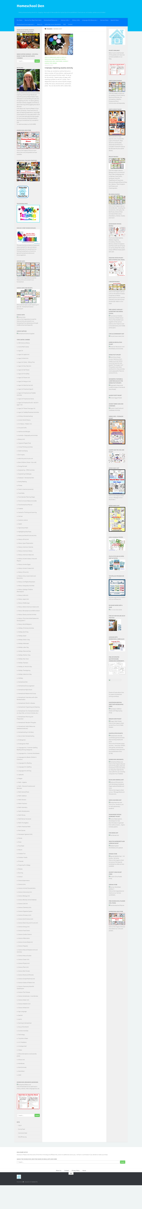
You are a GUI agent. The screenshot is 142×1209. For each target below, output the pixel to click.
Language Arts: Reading (25, 763)
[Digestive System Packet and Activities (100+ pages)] (117, 275)
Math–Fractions (22, 803)
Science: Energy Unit (24, 926)
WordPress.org (22, 1137)
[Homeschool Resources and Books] (24, 1084)
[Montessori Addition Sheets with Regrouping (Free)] (117, 713)
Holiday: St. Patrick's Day (25, 666)
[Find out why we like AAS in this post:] (115, 631)
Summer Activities (23, 1030)
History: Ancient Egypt (24, 564)
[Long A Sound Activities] (117, 550)
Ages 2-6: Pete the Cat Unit (25, 385)
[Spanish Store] (117, 858)
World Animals (22, 1067)
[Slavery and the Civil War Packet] (117, 462)
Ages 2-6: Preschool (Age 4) (53, 57)
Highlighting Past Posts (24, 531)
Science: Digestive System (25, 911)
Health (20, 524)
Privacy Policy (76, 1170)
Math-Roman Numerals (24, 819)
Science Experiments (24, 880)
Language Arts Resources (89, 20)
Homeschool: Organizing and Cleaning (29, 707)
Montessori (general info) (25, 834)
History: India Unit (23, 595)
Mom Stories (21, 830)
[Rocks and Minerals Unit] (117, 788)
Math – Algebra (22, 782)
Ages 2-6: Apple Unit (23, 354)
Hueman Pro (35, 1182)
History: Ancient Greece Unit (26, 568)
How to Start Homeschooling (26, 736)
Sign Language (22, 1011)
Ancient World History (24, 420)
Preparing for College (24, 865)
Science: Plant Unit (23, 967)
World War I (21, 1071)
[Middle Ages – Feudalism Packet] (117, 444)
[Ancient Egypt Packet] (115, 398)
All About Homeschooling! (25, 416)
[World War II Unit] (117, 531)
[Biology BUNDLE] (117, 168)
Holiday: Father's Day (24, 639)
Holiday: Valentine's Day (25, 674)
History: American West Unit (26, 555)
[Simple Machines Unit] (115, 802)
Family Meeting (22, 481)
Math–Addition (22, 796)
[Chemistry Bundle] (117, 289)
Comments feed (22, 1133)
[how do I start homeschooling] (28, 243)
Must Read (59, 61)
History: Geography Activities (26, 585)
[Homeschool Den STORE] (28, 148)
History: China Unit (23, 572)
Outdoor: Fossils (22, 857)
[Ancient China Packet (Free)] (117, 878)
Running (20, 873)
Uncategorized (22, 1046)
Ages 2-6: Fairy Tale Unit (24, 366)
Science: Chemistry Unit (24, 907)
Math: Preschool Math (24, 826)
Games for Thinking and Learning (27, 512)
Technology (21, 1034)
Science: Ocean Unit (23, 959)
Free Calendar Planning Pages (26, 497)
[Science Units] (21, 317)
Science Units (65, 20)
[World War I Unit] (117, 493)
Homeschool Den (30, 6)
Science (65, 61)
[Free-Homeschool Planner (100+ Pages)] (116, 905)
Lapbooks (21, 774)
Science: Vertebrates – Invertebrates (28, 996)
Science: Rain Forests (24, 971)
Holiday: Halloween (23, 643)
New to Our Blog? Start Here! (33, 20)
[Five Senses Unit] (114, 835)
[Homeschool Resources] (116, 762)
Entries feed (21, 1129)
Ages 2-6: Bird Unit (23, 358)
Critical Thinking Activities (25, 447)
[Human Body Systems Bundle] (117, 236)
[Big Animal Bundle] (117, 204)
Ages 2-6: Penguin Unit (24, 381)
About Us (39, 24)
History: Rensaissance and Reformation (29, 610)
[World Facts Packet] (115, 357)
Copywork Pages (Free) (24, 443)
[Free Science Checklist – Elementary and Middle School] (117, 318)
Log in (20, 1125)
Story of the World (23, 1027)
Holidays (20, 678)
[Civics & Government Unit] (116, 336)
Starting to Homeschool (24, 1023)
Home (84, 1170)
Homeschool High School (25, 689)
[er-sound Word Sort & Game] (115, 609)
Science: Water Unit (23, 1000)
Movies (20, 838)
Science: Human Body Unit (25, 942)
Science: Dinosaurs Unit (24, 915)
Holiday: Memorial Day (24, 651)
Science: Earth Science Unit (25, 919)
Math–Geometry (22, 807)
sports (20, 1019)
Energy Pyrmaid (22, 466)
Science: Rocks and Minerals (26, 975)
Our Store (19, 20)
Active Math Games (23, 347)
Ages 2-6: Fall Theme (23, 370)
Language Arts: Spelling (24, 767)
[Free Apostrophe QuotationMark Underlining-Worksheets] (117, 674)
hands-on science (23, 520)
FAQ (64, 24)
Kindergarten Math (23, 743)
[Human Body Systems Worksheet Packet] (117, 821)
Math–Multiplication (24, 811)
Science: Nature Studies (24, 955)
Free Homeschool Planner (25, 504)
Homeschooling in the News (26, 732)
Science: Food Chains (24, 930)
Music (19, 842)
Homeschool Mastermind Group (27, 693)
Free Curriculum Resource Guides (27, 501)
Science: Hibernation (24, 938)
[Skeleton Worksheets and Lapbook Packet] (117, 848)
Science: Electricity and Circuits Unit (28, 923)
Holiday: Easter (22, 636)
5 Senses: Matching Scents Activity (59, 68)
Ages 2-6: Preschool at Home (26, 399)
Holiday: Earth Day (23, 632)
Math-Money (21, 815)
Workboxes (21, 1063)
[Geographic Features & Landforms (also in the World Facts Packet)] (117, 389)
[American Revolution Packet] (117, 348)
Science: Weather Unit (24, 1004)
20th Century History (24, 343)
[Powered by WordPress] (23, 1181)
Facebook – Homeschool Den (26, 478)
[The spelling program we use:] (117, 595)
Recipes (20, 869)
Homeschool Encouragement (25, 24)
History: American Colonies (25, 547)
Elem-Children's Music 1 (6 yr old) (27, 462)
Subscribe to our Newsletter (53, 24)
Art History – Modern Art (25, 424)
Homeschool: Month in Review (26, 703)
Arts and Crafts (22, 427)
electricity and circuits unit (25, 458)
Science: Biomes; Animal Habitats (27, 900)
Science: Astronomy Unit (25, 892)
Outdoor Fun (22, 853)
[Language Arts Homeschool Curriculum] (117, 651)
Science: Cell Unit (23, 903)
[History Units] (28, 276)
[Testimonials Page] (28, 222)
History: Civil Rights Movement (26, 582)
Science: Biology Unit (24, 896)
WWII (19, 1075)
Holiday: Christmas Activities (26, 628)
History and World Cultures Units (27, 535)
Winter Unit (21, 1059)
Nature (20, 849)
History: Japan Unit (23, 599)
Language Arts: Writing (24, 771)
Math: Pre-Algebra (23, 823)
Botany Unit (21, 439)
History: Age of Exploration (25, 543)
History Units (76, 20)
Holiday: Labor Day (23, 647)
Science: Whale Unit (23, 1007)
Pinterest (20, 861)
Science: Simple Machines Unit (26, 978)
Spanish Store (115, 20)
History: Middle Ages (24, 603)
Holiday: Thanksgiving (24, 670)
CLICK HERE (32, 124)
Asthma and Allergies (24, 431)
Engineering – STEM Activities (26, 470)
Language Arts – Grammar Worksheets (28, 753)
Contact (70, 24)
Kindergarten (22, 740)
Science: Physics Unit (24, 963)
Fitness (20, 485)
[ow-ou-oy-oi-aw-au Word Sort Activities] (117, 570)
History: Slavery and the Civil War (27, 614)
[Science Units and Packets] (28, 303)
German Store (104, 20)
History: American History (25, 551)
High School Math (23, 528)
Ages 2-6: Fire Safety (23, 373)
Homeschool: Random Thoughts (27, 722)
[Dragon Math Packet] (115, 721)
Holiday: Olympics (23, 662)
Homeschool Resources (50, 20)
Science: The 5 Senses (51, 63)
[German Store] (117, 889)
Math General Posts (23, 792)
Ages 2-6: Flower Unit (24, 377)
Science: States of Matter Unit (26, 982)
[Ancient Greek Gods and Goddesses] (117, 410)
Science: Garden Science (25, 934)
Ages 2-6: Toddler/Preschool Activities (28, 412)
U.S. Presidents (22, 1042)
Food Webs (21, 493)
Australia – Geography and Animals (28, 435)
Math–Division (22, 799)
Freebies (20, 508)
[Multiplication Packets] (117, 741)
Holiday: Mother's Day (24, 655)
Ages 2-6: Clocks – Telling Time (26, 362)
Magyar (20, 778)
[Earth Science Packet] (117, 135)
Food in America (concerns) (25, 489)
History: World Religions (25, 624)
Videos (20, 1050)
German (20, 516)
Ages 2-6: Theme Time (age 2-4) (26, 408)
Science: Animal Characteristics (26, 888)
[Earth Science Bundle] (117, 91)
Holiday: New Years (23, 659)
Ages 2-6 (20, 350)
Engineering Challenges (24, 474)
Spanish (20, 1015)
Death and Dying (23, 451)
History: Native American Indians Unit (28, 607)
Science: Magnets (23, 946)
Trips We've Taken (23, 1038)
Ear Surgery (21, 454)
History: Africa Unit (23, 539)
